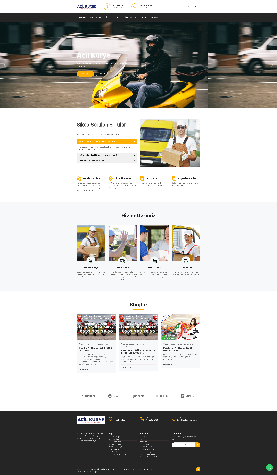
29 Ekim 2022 (170, 344)
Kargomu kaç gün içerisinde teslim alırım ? (97, 141)
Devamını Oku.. (84, 369)
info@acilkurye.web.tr (187, 420)
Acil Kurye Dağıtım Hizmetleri (119, 454)
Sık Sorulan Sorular (147, 449)
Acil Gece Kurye (114, 437)
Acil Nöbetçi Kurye (115, 444)
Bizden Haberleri (146, 447)
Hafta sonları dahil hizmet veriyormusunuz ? (98, 155)
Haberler (143, 439)
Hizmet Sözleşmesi (147, 452)
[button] (107, 148)
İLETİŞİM (85, 74)
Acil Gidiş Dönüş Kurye (117, 452)
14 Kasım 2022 (128, 344)
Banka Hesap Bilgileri (147, 454)
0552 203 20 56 (152, 420)
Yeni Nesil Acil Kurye (116, 449)
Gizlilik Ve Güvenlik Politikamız (150, 457)
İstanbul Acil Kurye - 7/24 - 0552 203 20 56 (95, 349)
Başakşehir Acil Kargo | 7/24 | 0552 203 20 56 (178, 349)
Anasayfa (81, 17)
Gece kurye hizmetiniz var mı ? (92, 160)
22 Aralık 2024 (86, 344)
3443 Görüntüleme (186, 344)
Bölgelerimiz (130, 17)
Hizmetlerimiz (111, 17)
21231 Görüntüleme (103, 344)
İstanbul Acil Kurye (115, 447)
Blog (144, 17)
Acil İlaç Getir (145, 444)
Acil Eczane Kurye (115, 442)
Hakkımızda (95, 17)
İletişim (154, 17)
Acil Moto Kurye (114, 439)
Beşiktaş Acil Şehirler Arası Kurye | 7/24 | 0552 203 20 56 (138, 351)
